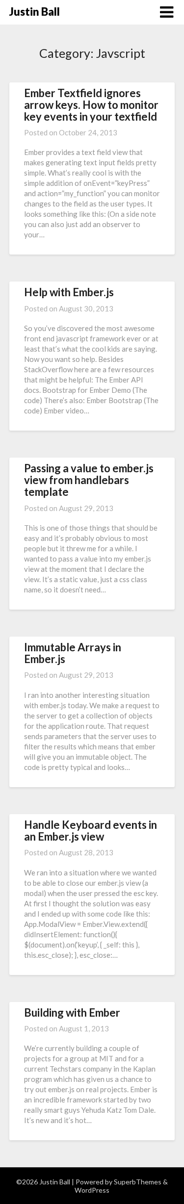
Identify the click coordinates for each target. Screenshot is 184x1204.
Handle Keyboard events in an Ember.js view (90, 830)
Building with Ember (72, 1012)
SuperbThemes (137, 1182)
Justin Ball (34, 11)
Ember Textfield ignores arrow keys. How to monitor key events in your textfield (91, 104)
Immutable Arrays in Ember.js (72, 653)
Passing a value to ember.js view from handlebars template (89, 479)
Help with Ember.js (69, 292)
